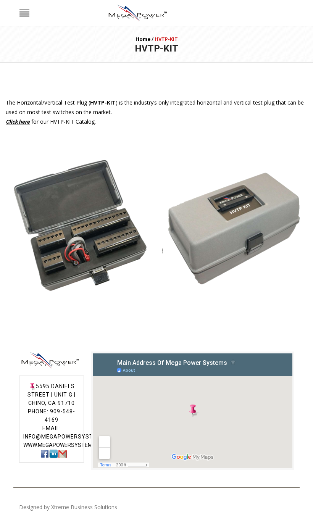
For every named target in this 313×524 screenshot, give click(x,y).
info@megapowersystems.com (71, 437)
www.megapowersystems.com (66, 445)
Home (143, 38)
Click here (18, 122)
